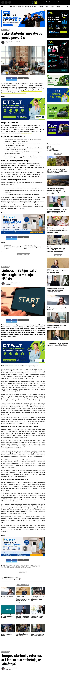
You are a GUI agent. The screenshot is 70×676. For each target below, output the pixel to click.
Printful (17, 567)
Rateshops (49, 147)
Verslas (12, 6)
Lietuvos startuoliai (19, 208)
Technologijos (19, 6)
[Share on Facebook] (11, 78)
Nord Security (10, 567)
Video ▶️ (43, 10)
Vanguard (23, 567)
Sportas (58, 6)
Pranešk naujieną (48, 1)
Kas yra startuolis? (15, 153)
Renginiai (37, 10)
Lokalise (29, 566)
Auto (47, 6)
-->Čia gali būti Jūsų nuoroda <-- (53, 150)
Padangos (49, 146)
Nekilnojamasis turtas (30, 6)
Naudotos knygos (50, 148)
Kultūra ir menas (29, 10)
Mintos (4, 567)
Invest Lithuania (35, 565)
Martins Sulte (36, 566)
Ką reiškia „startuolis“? (35, 176)
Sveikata (52, 6)
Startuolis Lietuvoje (26, 133)
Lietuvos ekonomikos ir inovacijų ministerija (13, 566)
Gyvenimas (41, 6)
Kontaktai (60, 1)
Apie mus (54, 1)
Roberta (9, 43)
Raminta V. (9, 284)
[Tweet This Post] (11, 80)
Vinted (29, 567)
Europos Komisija (25, 565)
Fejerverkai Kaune (50, 149)
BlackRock (9, 565)
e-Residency (16, 565)
